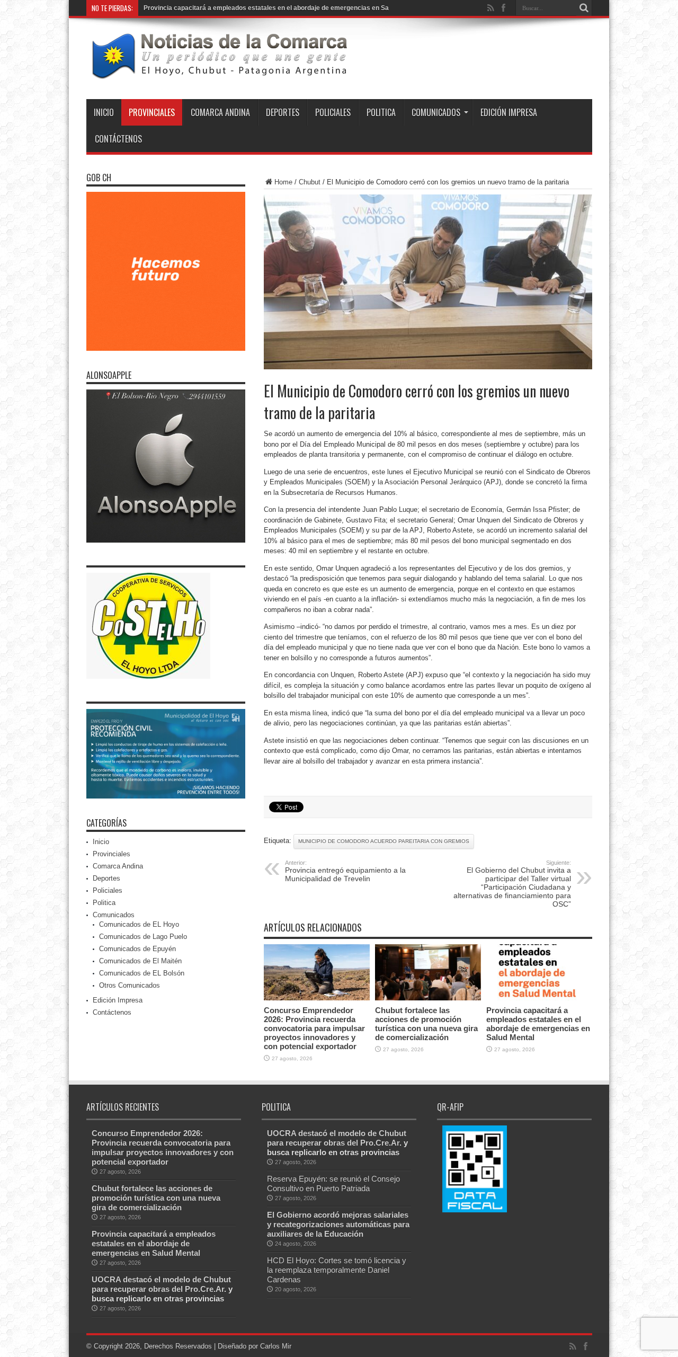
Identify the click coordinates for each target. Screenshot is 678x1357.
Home (283, 182)
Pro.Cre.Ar (204, 1288)
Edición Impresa (508, 112)
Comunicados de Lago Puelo (143, 937)
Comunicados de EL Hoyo (139, 924)
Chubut (309, 182)
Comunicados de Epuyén (137, 949)
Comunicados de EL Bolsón (141, 973)
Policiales (333, 112)
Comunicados (436, 112)
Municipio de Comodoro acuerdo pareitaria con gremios (383, 841)
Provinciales (152, 112)
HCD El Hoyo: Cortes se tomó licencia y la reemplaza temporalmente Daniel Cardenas (336, 1270)
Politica (381, 112)
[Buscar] (584, 8)
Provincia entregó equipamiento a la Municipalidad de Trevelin (345, 871)
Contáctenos (118, 138)
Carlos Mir (275, 1346)
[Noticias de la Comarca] (218, 72)
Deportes (282, 112)
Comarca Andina (220, 112)
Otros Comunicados (129, 985)
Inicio (104, 112)
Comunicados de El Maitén (140, 961)
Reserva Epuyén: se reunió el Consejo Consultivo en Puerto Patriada (333, 1183)
